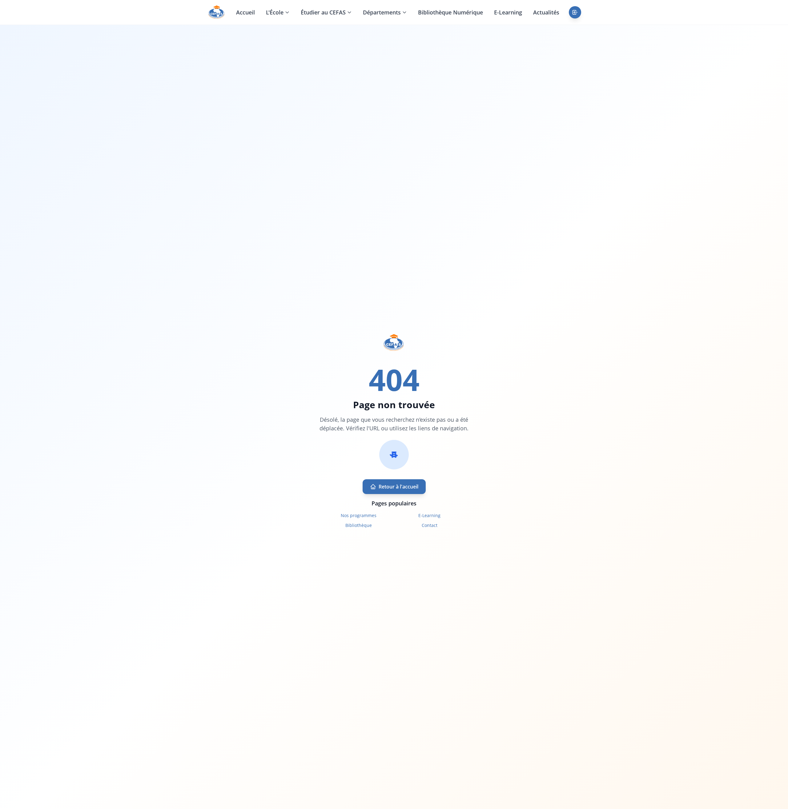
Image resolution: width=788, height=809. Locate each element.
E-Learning (508, 12)
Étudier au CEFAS (323, 12)
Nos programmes (358, 515)
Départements (382, 12)
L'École (274, 12)
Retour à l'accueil (398, 486)
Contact (429, 525)
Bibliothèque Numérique (450, 12)
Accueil (245, 12)
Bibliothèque (358, 525)
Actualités (546, 12)
